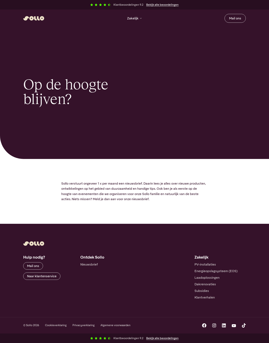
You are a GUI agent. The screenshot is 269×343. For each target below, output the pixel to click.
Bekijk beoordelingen (162, 4)
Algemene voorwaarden (115, 325)
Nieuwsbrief (89, 264)
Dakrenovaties (205, 284)
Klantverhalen (205, 297)
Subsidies (202, 291)
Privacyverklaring (83, 325)
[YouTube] (234, 325)
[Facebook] (204, 325)
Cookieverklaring (56, 325)
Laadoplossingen (207, 277)
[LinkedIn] (224, 325)
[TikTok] (244, 325)
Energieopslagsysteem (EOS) (216, 271)
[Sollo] (33, 18)
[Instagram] (214, 325)
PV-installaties (205, 264)
